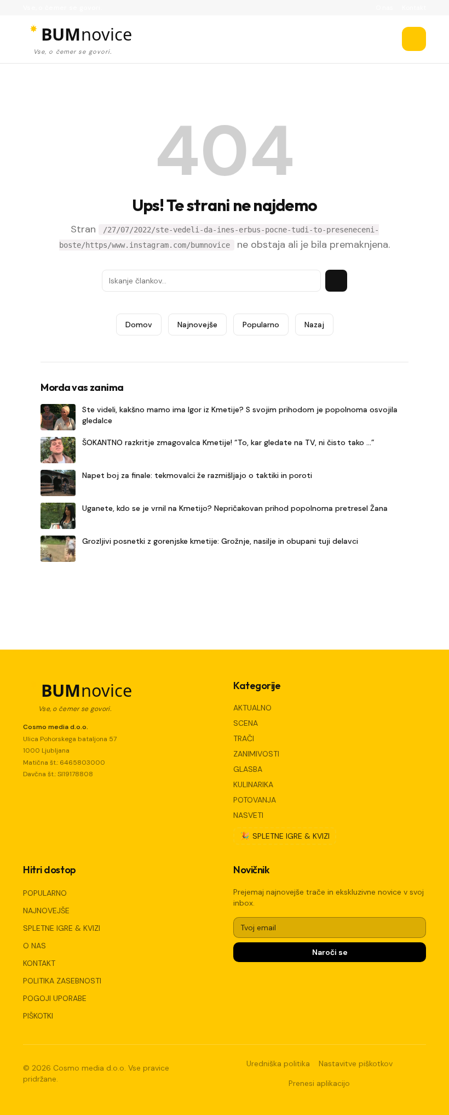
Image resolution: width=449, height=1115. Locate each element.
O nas (384, 7)
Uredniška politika (278, 1063)
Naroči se (330, 952)
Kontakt (414, 7)
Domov (138, 324)
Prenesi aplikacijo (319, 1083)
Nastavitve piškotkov (356, 1063)
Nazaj (314, 324)
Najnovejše (197, 324)
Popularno (261, 324)
